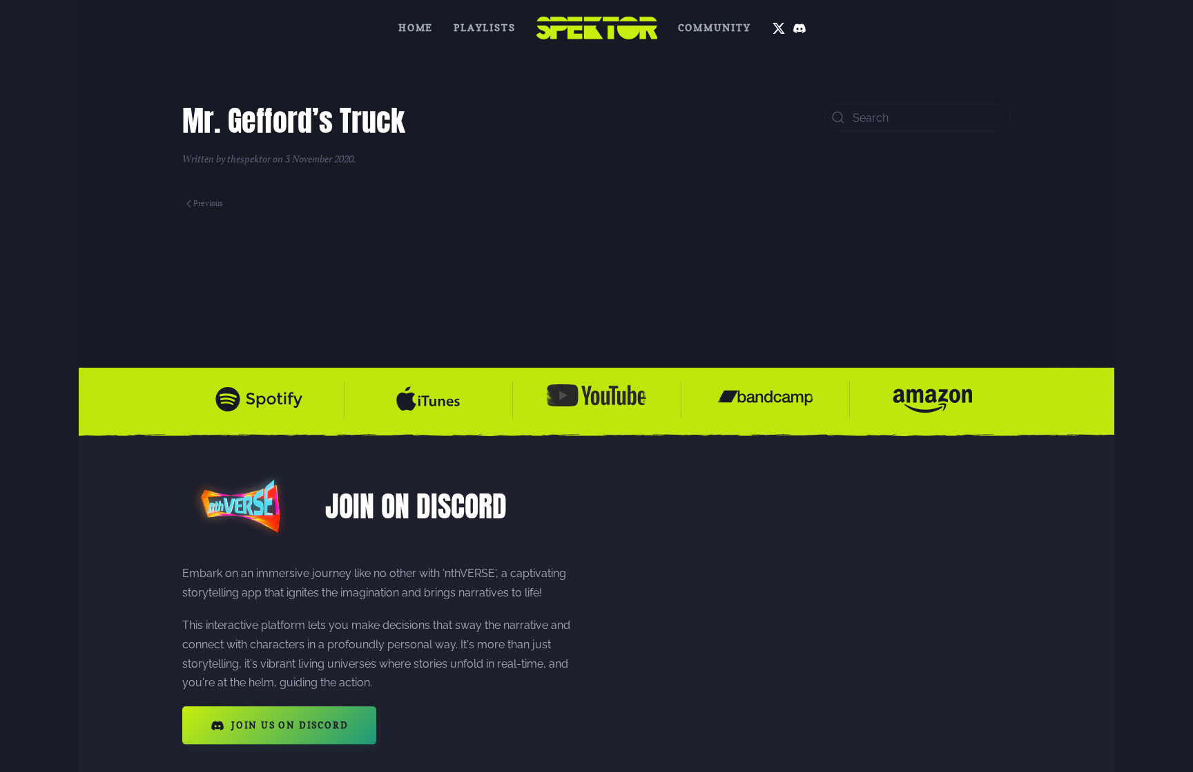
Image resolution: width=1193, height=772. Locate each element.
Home (415, 27)
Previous (208, 203)
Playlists (484, 27)
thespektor (249, 158)
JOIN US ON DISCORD (289, 725)
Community (714, 27)
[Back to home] (596, 27)
